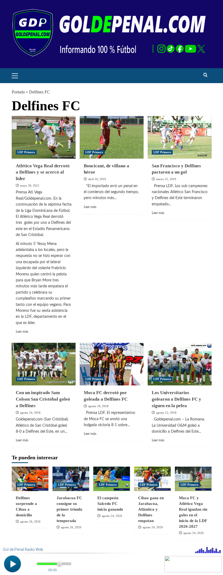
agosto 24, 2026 (112, 515)
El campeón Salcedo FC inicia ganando (110, 503)
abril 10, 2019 (97, 179)
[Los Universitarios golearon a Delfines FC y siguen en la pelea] (180, 364)
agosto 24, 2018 (30, 412)
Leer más (22, 331)
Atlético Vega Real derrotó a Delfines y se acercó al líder (43, 172)
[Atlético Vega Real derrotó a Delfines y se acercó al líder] (44, 137)
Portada (18, 92)
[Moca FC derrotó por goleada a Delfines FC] (112, 364)
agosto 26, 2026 (30, 521)
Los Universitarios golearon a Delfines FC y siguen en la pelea (176, 399)
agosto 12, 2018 (166, 412)
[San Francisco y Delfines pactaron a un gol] (180, 137)
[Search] (205, 75)
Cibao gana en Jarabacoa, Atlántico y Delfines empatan (151, 509)
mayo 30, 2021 (29, 185)
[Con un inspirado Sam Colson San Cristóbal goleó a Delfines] (44, 364)
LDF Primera (26, 152)
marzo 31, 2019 (166, 179)
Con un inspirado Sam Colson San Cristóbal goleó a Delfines (43, 399)
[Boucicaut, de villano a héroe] (112, 137)
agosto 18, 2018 (98, 406)
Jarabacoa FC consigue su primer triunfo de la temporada (69, 509)
